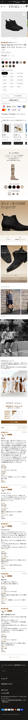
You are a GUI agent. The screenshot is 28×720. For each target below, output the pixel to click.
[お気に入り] (23, 6)
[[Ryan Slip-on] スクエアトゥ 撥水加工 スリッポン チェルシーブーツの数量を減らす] (2, 95)
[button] (5, 42)
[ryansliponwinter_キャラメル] (24, 62)
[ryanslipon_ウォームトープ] (20, 62)
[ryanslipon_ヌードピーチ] (6, 66)
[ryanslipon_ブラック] (2, 62)
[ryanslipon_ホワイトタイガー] (2, 66)
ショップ (4, 678)
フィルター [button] (23, 427)
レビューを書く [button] (14, 422)
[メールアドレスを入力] (25, 671)
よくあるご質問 (5, 693)
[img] (4, 432)
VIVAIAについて (6, 684)
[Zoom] (23, 14)
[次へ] (16, 38)
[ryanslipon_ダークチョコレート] (13, 62)
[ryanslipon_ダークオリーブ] (10, 66)
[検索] (4, 6)
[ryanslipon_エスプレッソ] (13, 66)
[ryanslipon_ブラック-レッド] (6, 62)
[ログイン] (21, 6)
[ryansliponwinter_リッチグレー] (10, 62)
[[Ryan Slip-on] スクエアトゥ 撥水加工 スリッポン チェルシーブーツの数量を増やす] (6, 95)
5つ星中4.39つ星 (17, 406)
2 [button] (12, 657)
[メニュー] (2, 6)
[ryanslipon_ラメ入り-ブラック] (17, 62)
